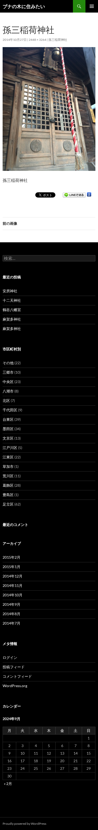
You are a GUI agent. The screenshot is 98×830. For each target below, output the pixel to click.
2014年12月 (12, 576)
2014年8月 (11, 614)
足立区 (8, 504)
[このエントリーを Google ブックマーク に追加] (89, 194)
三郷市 (8, 372)
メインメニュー (91, 6)
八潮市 (8, 391)
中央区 (8, 381)
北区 (6, 400)
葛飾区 (8, 485)
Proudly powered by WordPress (24, 824)
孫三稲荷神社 (57, 40)
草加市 (8, 466)
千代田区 (10, 410)
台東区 (8, 419)
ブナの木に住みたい (24, 6)
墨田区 (8, 429)
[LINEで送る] (74, 194)
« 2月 (8, 783)
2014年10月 (12, 595)
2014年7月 (11, 623)
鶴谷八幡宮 (12, 309)
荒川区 (8, 476)
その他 (8, 363)
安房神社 (10, 291)
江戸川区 (10, 447)
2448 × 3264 (37, 40)
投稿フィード (14, 667)
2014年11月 (12, 585)
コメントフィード (17, 676)
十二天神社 (12, 300)
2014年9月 (11, 604)
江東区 (8, 457)
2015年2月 (11, 557)
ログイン (10, 657)
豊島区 (8, 494)
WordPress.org (15, 685)
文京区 (8, 438)
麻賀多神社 (12, 319)
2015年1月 (11, 566)
